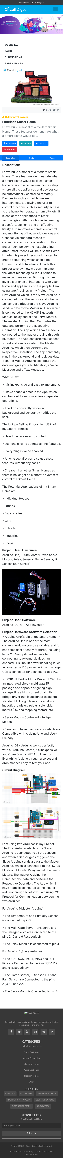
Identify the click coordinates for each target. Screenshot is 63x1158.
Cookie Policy (28, 1152)
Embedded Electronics (32, 1046)
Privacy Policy (15, 1152)
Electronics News (45, 1100)
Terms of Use (41, 1152)
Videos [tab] (52, 158)
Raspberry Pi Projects (19, 1100)
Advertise (33, 1154)
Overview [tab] (11, 44)
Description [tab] (10, 158)
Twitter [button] (27, 143)
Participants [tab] (14, 63)
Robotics (10, 1094)
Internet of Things (31, 1064)
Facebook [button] (10, 143)
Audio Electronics (31, 1070)
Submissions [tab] (13, 57)
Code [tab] (31, 158)
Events (31, 1082)
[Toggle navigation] (55, 9)
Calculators (43, 1106)
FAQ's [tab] (8, 50)
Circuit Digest (31, 1146)
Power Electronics (31, 1052)
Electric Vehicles (31, 1076)
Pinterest (11, 149)
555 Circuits (26, 1094)
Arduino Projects (47, 1094)
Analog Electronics (31, 1058)
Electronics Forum (21, 1106)
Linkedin (42, 143)
